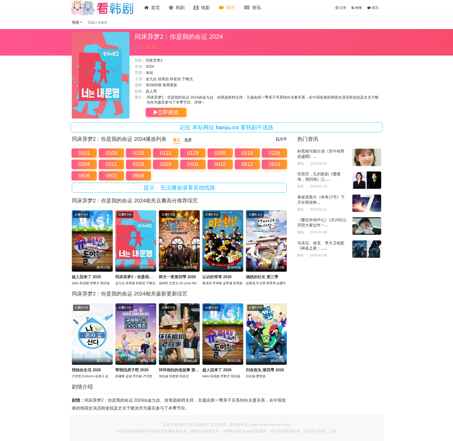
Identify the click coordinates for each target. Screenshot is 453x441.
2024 (150, 66)
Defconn (88, 376)
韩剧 (179, 7)
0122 (165, 153)
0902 (111, 176)
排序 (283, 139)
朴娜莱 (120, 376)
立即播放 (168, 112)
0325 (165, 164)
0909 (138, 176)
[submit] (89, 22)
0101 (84, 153)
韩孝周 (271, 283)
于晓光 (187, 79)
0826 (84, 176)
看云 (176, 140)
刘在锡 (250, 376)
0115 (138, 153)
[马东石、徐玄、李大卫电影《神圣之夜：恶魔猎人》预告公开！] (366, 249)
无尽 (188, 140)
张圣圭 (184, 376)
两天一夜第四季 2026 (177, 277)
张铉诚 (105, 283)
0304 (84, 164)
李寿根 (217, 283)
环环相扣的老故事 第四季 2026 (186, 370)
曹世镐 (261, 376)
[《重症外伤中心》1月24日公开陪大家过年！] (366, 226)
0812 (247, 164)
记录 (342, 8)
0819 (274, 164)
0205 (220, 153)
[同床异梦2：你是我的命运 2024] (101, 75)
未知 (149, 73)
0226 (274, 153)
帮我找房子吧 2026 (131, 370)
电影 (205, 7)
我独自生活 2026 (86, 370)
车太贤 (261, 283)
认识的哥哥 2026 (216, 277)
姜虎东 (207, 283)
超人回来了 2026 (86, 277)
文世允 (174, 283)
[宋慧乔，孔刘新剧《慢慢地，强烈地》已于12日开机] (366, 180)
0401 (193, 164)
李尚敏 (137, 376)
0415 (220, 164)
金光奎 (110, 376)
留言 (375, 8)
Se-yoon (185, 283)
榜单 (358, 8)
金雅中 (281, 283)
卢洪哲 (76, 376)
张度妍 (174, 376)
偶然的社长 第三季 (262, 277)
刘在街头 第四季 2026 (265, 370)
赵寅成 (250, 283)
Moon (196, 283)
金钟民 (163, 283)
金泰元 (99, 376)
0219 (247, 153)
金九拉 (151, 79)
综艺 (230, 7)
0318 (138, 164)
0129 (193, 153)
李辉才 (94, 283)
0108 (111, 153)
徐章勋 (163, 79)
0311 (111, 164)
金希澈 (227, 283)
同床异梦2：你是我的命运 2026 (142, 277)
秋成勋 (84, 283)
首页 (155, 7)
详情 (198, 102)
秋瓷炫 (175, 79)
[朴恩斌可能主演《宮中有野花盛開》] (366, 157)
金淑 (129, 376)
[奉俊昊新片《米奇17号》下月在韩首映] (366, 203)
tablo (75, 283)
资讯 (256, 7)
